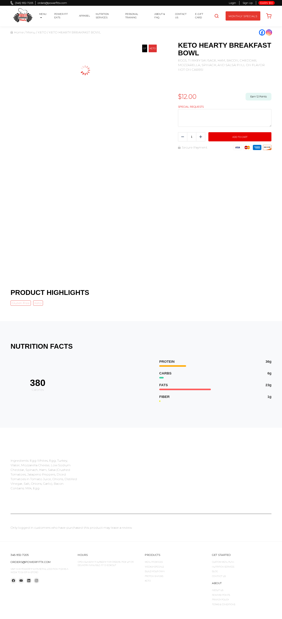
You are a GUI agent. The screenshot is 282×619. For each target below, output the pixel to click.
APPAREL (84, 15)
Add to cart (239, 136)
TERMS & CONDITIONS (223, 604)
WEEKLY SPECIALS (154, 566)
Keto (38, 303)
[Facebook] (262, 32)
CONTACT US (181, 15)
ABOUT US (217, 590)
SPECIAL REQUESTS (191, 106)
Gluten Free (21, 303)
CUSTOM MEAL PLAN (223, 562)
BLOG (215, 571)
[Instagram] (269, 32)
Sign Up (248, 3)
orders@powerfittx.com (52, 3)
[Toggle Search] (216, 16)
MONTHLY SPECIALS (243, 16)
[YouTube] (21, 580)
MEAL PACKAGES (154, 562)
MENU (43, 13)
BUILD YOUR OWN (155, 571)
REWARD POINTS (221, 595)
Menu (30, 32)
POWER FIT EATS (61, 15)
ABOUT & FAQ (159, 15)
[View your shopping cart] (268, 16)
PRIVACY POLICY (220, 599)
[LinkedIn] (29, 580)
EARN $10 (266, 3)
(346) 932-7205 (24, 3)
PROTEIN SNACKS (154, 576)
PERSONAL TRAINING (131, 15)
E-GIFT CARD (199, 15)
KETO (42, 32)
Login (232, 3)
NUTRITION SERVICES (102, 15)
